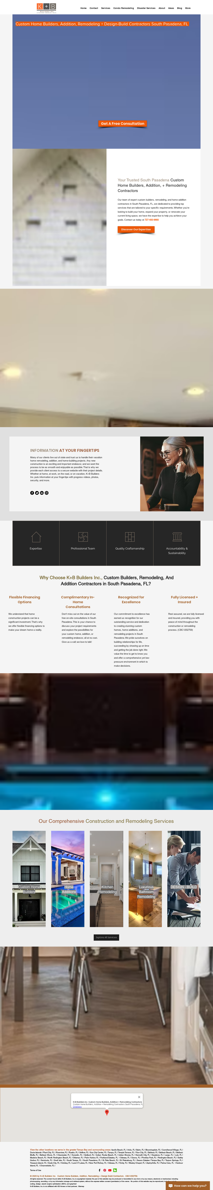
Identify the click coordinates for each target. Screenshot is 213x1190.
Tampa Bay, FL (157, 1160)
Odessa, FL (125, 1158)
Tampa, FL (112, 1152)
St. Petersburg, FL (127, 1160)
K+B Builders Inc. (48, 1176)
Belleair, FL (153, 1152)
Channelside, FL (47, 1166)
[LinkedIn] (42, 493)
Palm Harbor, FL (92, 1158)
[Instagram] (46, 493)
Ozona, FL (135, 1158)
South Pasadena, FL (92, 1160)
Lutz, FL (178, 1155)
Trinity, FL (123, 1163)
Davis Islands (35, 1152)
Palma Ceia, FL (167, 1163)
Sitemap (81, 1186)
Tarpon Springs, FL (173, 1160)
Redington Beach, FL (167, 1158)
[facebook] (99, 1170)
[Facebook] (32, 493)
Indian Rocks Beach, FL (106, 1155)
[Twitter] (37, 493)
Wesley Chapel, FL (137, 1163)
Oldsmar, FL (78, 1158)
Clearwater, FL (63, 1155)
